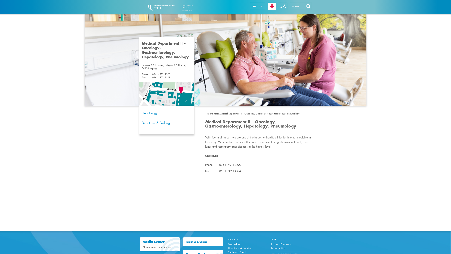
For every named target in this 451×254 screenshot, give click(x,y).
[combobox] (297, 6)
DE (261, 6)
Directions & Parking (156, 123)
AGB (274, 239)
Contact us (234, 243)
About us (233, 239)
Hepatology (149, 113)
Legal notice (278, 248)
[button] (308, 6)
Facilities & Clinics (196, 242)
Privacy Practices (281, 243)
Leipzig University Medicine (181, 7)
